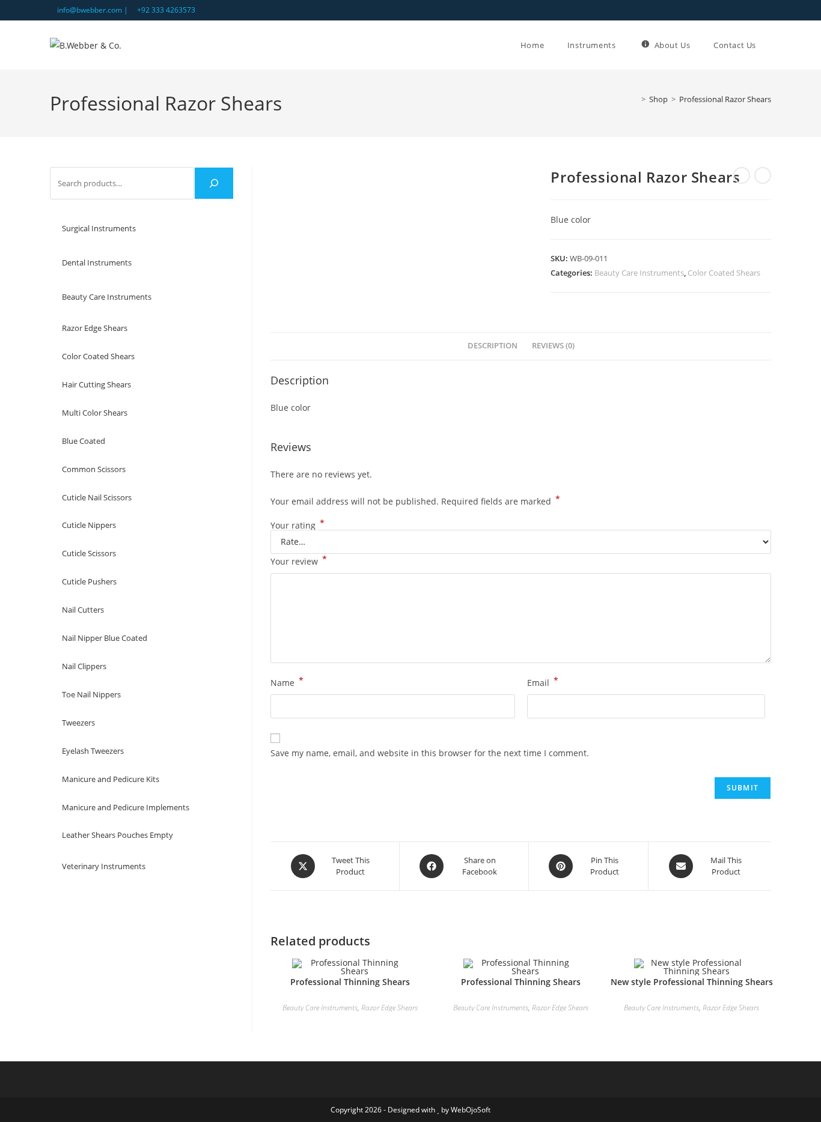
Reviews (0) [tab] (553, 346)
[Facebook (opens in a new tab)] (754, 10)
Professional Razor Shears (725, 99)
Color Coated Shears (724, 272)
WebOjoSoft (470, 1110)
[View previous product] (741, 175)
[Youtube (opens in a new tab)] (766, 10)
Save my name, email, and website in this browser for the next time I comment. (429, 753)
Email (542, 681)
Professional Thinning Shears (350, 981)
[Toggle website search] (771, 45)
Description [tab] (492, 346)
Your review (298, 560)
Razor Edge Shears (389, 1007)
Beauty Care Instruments (639, 272)
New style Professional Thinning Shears (692, 981)
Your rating (297, 525)
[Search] (214, 183)
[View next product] (762, 175)
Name (287, 681)
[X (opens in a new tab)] (740, 10)
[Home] (635, 99)
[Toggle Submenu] (213, 228)
